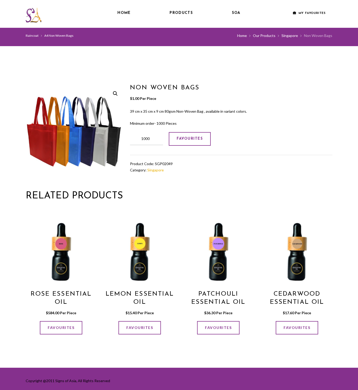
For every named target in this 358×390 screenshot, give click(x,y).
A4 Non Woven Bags (58, 35)
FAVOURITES (190, 139)
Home (124, 13)
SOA (236, 13)
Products (181, 13)
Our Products (264, 35)
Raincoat (32, 35)
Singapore (289, 35)
